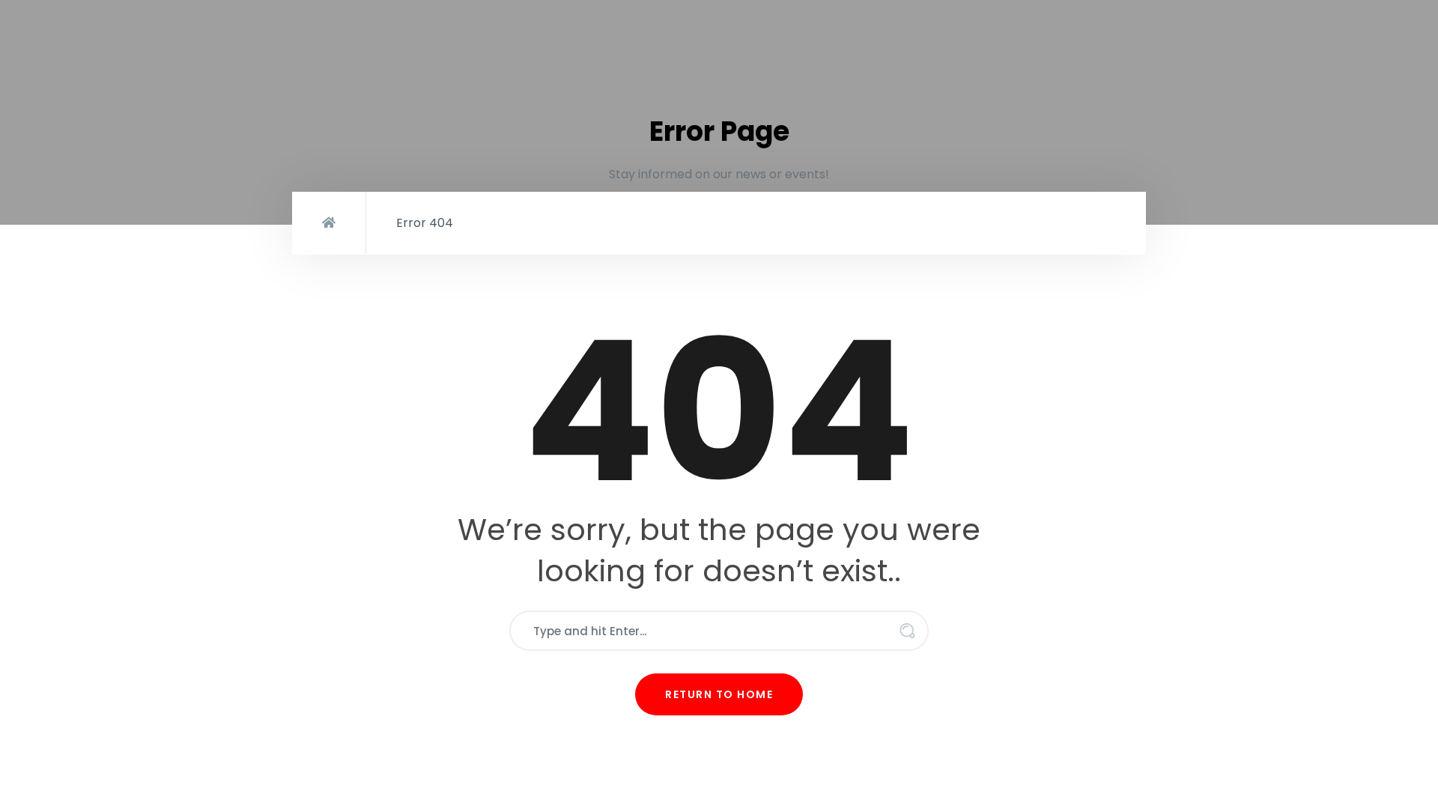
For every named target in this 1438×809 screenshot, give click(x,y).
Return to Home (719, 694)
